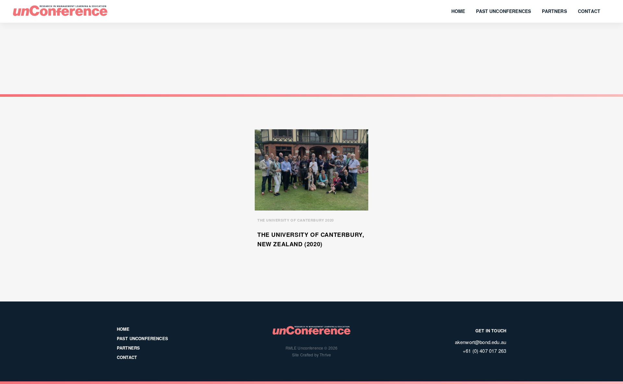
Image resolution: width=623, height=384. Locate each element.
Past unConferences (503, 11)
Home (458, 11)
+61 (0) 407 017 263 (484, 350)
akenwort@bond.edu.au (480, 342)
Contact (589, 11)
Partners (554, 11)
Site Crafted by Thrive (311, 354)
